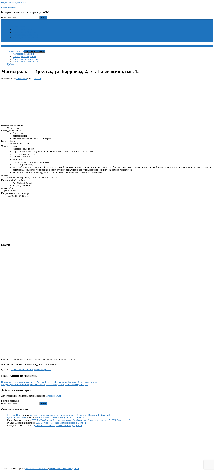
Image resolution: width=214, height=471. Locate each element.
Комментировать (42, 369)
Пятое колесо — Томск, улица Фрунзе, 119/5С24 (60, 417)
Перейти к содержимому (13, 2)
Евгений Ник (13, 415)
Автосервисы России (23, 29)
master (37, 78)
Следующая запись (44, 384)
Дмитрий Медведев (16, 417)
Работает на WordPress (36, 468)
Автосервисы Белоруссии (25, 37)
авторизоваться (53, 396)
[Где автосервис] (3, 20)
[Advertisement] (88, 101)
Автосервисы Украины (24, 32)
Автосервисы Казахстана (25, 35)
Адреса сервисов (17, 26)
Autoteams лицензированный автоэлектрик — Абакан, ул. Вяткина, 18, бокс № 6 (70, 415)
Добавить (13, 40)
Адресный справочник (22, 369)
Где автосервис (8, 7)
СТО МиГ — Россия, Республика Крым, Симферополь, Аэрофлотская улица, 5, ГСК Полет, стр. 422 (82, 420)
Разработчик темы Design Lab (64, 468)
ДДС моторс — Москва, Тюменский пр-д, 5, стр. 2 (61, 423)
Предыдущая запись (49, 382)
